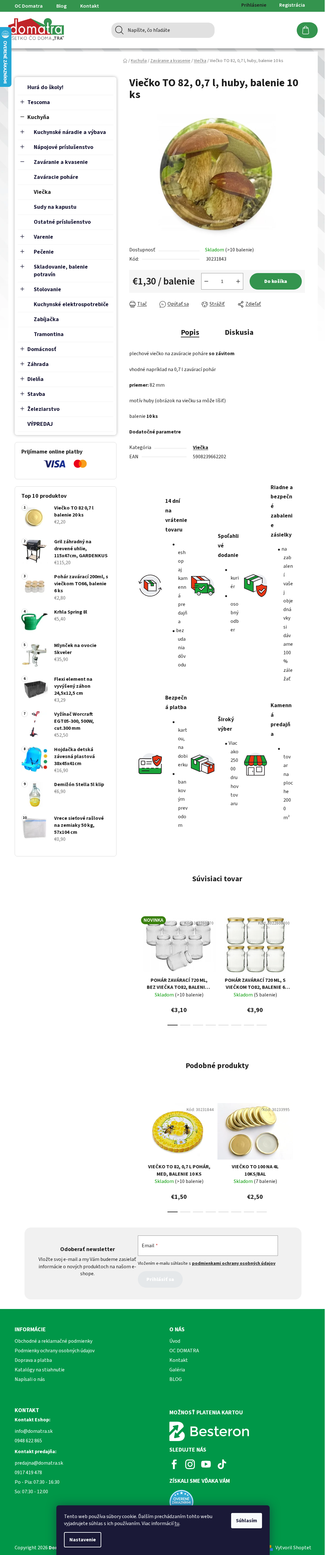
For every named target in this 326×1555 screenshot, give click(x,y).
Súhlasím (246, 1520)
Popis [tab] (190, 332)
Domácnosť (41, 349)
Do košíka (275, 281)
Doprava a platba (33, 1360)
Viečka (42, 192)
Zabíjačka (46, 319)
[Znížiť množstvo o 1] (206, 281)
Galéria (177, 1369)
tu (176, 1523)
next (300, 969)
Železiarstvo (43, 409)
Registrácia (292, 5)
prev (134, 969)
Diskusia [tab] (239, 332)
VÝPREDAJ (40, 424)
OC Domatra (29, 6)
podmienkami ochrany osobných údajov (233, 1263)
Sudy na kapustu (55, 207)
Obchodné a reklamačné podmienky (53, 1341)
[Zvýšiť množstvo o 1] (238, 281)
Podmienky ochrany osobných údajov (55, 1350)
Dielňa (35, 379)
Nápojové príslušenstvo (63, 147)
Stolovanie (47, 289)
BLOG (175, 1379)
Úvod (174, 1341)
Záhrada (38, 364)
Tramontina (49, 334)
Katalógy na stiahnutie (40, 1369)
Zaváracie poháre (56, 177)
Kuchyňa (38, 117)
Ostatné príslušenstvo (62, 222)
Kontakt (89, 6)
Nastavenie (82, 1539)
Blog (61, 6)
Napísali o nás (30, 1379)
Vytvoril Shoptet (293, 1547)
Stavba (36, 394)
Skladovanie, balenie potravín (61, 270)
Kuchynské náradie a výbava (70, 132)
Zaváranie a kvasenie (61, 162)
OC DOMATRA (184, 1350)
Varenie (43, 237)
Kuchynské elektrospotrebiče (71, 304)
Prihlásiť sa (160, 1279)
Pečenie (44, 252)
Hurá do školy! (45, 87)
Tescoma (38, 102)
